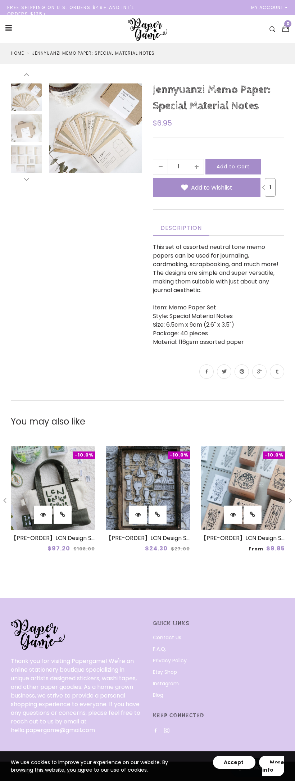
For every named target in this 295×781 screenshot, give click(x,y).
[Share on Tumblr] (277, 371)
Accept (234, 762)
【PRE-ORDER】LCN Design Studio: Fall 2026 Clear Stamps (187, 538)
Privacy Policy (170, 660)
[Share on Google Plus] (259, 371)
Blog (158, 695)
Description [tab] (181, 228)
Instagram (166, 683)
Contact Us (167, 637)
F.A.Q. (159, 649)
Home (17, 53)
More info (273, 766)
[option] (95, 128)
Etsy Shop (165, 672)
